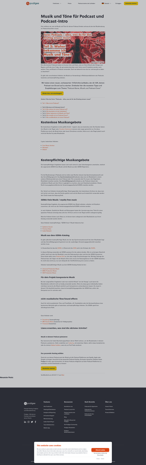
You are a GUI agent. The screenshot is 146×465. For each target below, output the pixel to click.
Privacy (98, 458)
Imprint (102, 458)
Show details (100, 455)
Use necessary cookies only (100, 453)
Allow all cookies (100, 450)
